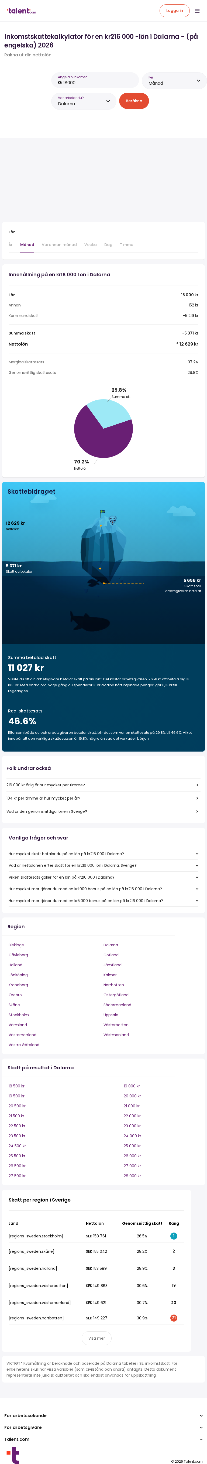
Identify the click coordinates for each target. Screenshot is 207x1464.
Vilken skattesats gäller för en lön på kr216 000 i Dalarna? (62, 877)
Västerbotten (116, 1025)
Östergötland (116, 995)
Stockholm (19, 1015)
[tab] (11, 247)
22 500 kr (17, 1126)
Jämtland (113, 965)
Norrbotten (114, 985)
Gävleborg (18, 955)
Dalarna (111, 945)
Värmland (18, 1025)
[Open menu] (197, 11)
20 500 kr (17, 1106)
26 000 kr (132, 1156)
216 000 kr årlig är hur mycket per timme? (45, 785)
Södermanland (117, 1005)
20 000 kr (132, 1096)
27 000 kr (132, 1166)
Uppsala (111, 1015)
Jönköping (18, 975)
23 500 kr (17, 1136)
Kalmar (110, 975)
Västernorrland (22, 1035)
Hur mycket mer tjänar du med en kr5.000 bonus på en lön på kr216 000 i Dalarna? (86, 900)
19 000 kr (132, 1086)
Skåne (14, 1005)
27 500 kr (17, 1176)
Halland (15, 965)
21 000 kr (132, 1106)
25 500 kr (17, 1156)
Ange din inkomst (72, 77)
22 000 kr (132, 1116)
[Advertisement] (96, 180)
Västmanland (116, 1035)
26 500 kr (17, 1166)
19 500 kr (17, 1096)
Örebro (15, 995)
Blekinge (16, 945)
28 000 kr (132, 1176)
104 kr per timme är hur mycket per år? (43, 798)
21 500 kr (16, 1116)
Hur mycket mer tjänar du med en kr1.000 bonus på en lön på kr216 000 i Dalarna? (85, 889)
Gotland (111, 955)
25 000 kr (132, 1146)
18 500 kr (17, 1086)
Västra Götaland (24, 1044)
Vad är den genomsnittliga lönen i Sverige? (46, 811)
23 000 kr (132, 1126)
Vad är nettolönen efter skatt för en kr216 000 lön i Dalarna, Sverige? (73, 865)
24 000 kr (132, 1136)
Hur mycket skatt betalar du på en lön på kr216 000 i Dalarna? (66, 853)
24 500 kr (17, 1146)
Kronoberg (18, 985)
